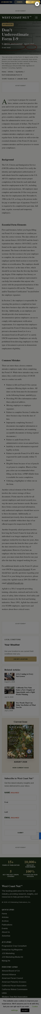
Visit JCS (32, 2)
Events (19, 2)
